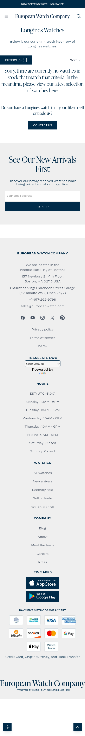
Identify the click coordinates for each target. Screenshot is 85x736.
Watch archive (42, 506)
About (42, 536)
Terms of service (42, 338)
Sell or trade (42, 498)
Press (42, 562)
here (53, 90)
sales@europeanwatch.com (43, 306)
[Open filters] (7, 727)
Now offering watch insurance (42, 4)
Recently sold (42, 489)
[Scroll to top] (77, 727)
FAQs (42, 346)
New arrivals (42, 481)
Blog (42, 528)
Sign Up (42, 206)
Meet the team (42, 545)
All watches (42, 473)
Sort (73, 60)
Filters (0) (13, 60)
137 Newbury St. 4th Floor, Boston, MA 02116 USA (43, 279)
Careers (42, 553)
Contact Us (42, 125)
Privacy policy (43, 329)
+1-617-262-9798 (42, 299)
